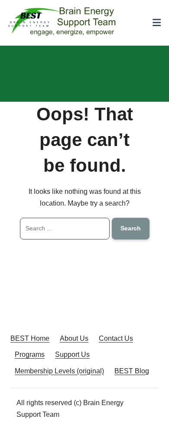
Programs (30, 354)
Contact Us (116, 338)
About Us (74, 338)
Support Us (72, 354)
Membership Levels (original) (59, 371)
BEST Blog (131, 371)
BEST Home (29, 338)
